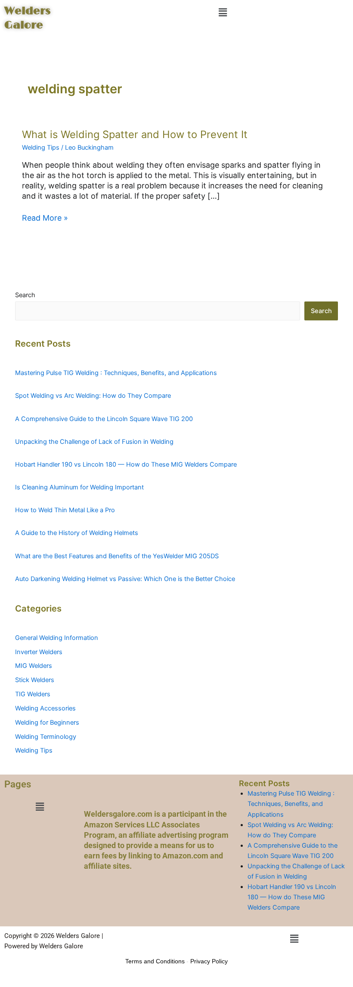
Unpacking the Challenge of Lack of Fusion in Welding (94, 442)
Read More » (45, 217)
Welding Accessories (45, 708)
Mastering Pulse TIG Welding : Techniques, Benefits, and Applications (116, 373)
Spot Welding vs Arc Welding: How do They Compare (93, 396)
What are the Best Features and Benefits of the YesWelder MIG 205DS (117, 556)
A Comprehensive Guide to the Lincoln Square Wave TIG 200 (104, 419)
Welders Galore (27, 18)
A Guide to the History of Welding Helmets (76, 533)
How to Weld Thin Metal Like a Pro (65, 510)
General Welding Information (56, 638)
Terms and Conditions (155, 961)
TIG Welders (32, 694)
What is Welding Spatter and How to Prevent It (135, 134)
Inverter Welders (38, 652)
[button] (222, 12)
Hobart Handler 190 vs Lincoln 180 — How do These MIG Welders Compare (126, 464)
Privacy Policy (209, 961)
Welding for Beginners (47, 722)
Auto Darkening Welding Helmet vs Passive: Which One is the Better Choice (125, 579)
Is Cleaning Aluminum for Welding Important (79, 487)
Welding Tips (40, 147)
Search (25, 295)
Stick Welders (34, 680)
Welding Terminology (45, 737)
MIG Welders (33, 666)
